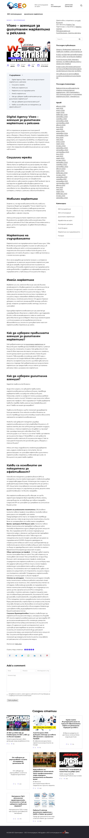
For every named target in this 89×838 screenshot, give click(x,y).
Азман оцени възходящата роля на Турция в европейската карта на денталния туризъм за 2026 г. (68, 69)
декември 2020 (62, 198)
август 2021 (60, 185)
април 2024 (60, 141)
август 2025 (60, 125)
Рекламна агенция (63, 31)
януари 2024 (61, 146)
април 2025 (60, 131)
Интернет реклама (65, 224)
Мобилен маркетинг (20, 88)
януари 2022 (61, 175)
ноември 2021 (61, 179)
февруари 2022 (62, 173)
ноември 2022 (61, 164)
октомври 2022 (62, 166)
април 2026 (60, 110)
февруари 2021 (61, 194)
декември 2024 (62, 133)
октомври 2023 (62, 150)
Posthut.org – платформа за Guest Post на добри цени (70, 770)
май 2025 (59, 129)
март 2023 (60, 158)
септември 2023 (62, 152)
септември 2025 (62, 123)
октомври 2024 (62, 135)
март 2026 (60, 112)
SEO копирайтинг (64, 209)
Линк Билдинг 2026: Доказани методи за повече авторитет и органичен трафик (68, 62)
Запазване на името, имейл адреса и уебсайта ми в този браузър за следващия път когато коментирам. (29, 694)
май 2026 (59, 108)
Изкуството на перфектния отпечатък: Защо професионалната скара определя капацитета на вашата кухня (43, 774)
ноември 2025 (61, 119)
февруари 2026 (61, 114)
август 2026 (60, 106)
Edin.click (18, 644)
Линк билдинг (62, 228)
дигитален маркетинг (34, 344)
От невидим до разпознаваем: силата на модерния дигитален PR (68, 76)
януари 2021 (60, 196)
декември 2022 (62, 162)
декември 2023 (62, 148)
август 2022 (61, 169)
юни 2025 (59, 127)
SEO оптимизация (14, 14)
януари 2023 (61, 160)
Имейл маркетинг (19, 93)
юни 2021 (59, 187)
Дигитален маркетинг (33, 14)
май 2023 (59, 156)
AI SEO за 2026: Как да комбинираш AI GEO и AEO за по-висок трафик (18, 734)
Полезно (61, 236)
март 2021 (60, 191)
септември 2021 (62, 183)
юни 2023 (59, 154)
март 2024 (60, 144)
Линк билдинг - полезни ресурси (68, 33)
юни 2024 (59, 137)
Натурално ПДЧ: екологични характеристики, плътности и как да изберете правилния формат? (18, 801)
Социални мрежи (18, 85)
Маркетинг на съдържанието (23, 90)
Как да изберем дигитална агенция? (26, 102)
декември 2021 (61, 177)
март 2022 (60, 171)
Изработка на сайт (65, 220)
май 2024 (59, 139)
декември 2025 (62, 117)
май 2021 (59, 189)
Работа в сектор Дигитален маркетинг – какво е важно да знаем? (43, 812)
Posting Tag (70, 24)
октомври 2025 (62, 121)
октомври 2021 (62, 181)
